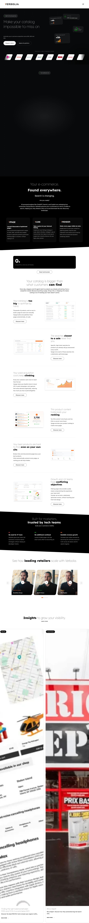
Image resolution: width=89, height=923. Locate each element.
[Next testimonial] (81, 583)
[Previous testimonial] (7, 583)
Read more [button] (44, 214)
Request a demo (9, 43)
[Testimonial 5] (47, 597)
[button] (83, 4)
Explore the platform (24, 43)
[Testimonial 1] (42, 597)
